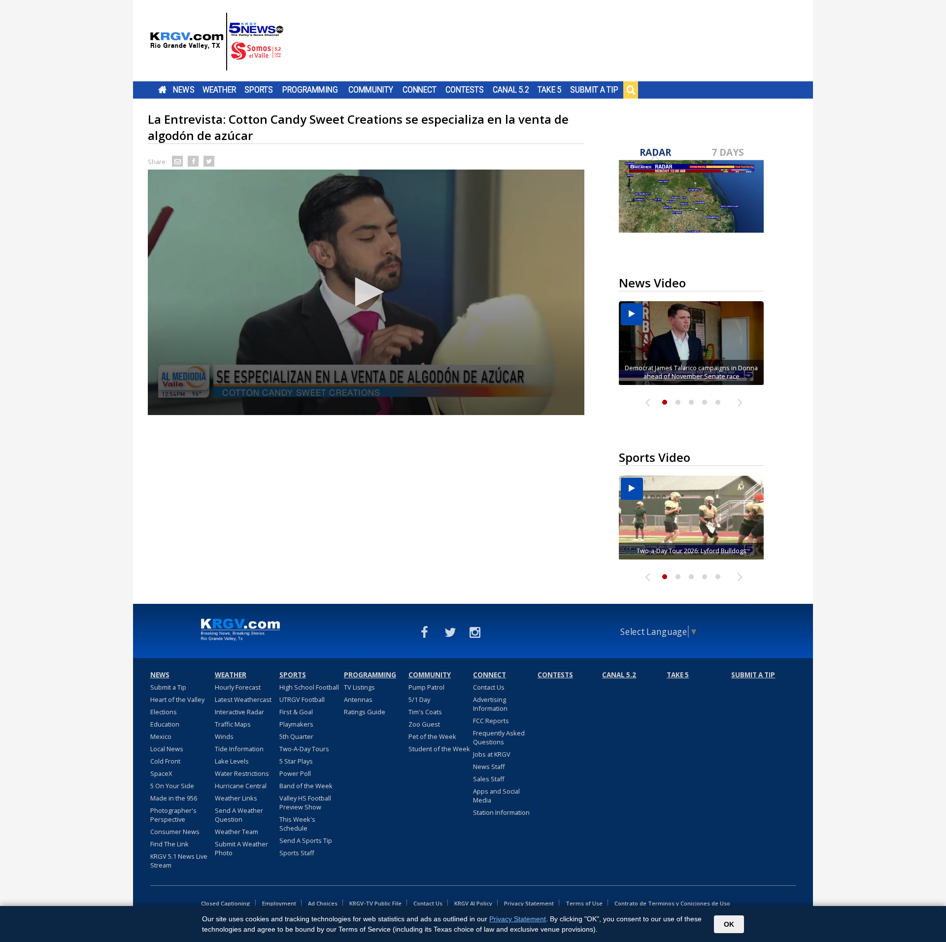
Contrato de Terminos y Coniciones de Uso (672, 903)
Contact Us (489, 687)
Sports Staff (296, 852)
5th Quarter (296, 736)
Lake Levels (232, 761)
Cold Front (165, 761)
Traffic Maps (233, 724)
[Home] (217, 42)
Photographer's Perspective (173, 815)
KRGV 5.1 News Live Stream (178, 861)
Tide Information (239, 748)
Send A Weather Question (239, 815)
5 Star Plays (296, 761)
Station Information (501, 812)
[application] (366, 292)
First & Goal (296, 711)
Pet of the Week (432, 736)
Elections (163, 711)
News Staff (489, 766)
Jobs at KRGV (491, 754)
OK (729, 924)
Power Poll (295, 773)
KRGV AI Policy (473, 903)
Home (162, 90)
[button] (366, 292)
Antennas (358, 699)
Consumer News (175, 831)
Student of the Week (439, 748)
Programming (310, 90)
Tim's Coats (425, 711)
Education (164, 724)
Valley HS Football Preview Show (305, 802)
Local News (166, 748)
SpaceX (161, 773)
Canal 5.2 (511, 90)
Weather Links (236, 798)
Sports (258, 90)
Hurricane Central (241, 785)
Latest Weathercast (243, 699)
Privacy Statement (529, 903)
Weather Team (236, 831)
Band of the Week (306, 785)
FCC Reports (491, 720)
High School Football (309, 687)
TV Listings (359, 687)
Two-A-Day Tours (304, 748)
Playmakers (296, 724)
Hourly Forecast (238, 687)
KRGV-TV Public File (375, 903)
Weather (219, 90)
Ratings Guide (364, 711)
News (183, 90)
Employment (279, 903)
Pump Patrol (426, 687)
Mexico (160, 736)
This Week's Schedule (297, 824)
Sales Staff (489, 778)
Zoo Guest (424, 724)
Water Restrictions (242, 773)
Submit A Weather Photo (241, 848)
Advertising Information (490, 704)
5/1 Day (419, 699)
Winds (224, 736)
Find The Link (169, 843)
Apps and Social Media (496, 795)
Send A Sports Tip (305, 840)
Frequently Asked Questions (499, 737)
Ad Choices (323, 903)
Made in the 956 (173, 798)
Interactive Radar (239, 711)
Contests (464, 90)
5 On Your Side (172, 785)
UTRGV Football (302, 699)
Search (630, 90)
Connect (420, 90)
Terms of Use (584, 903)
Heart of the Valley (177, 699)
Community (370, 90)
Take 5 (550, 90)
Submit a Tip (594, 90)
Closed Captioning (225, 903)
